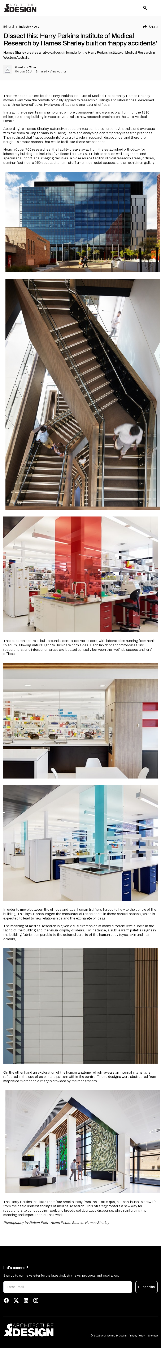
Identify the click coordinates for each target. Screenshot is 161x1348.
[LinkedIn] (26, 1300)
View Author (58, 71)
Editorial (8, 26)
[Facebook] (6, 1300)
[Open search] (145, 8)
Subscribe (146, 1287)
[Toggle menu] (153, 8)
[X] (16, 1300)
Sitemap (153, 1335)
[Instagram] (36, 1300)
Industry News (29, 26)
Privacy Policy (137, 1335)
